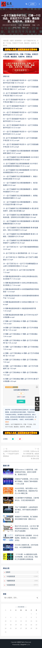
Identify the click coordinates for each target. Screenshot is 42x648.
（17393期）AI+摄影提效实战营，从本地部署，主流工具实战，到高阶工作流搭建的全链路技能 (27, 557)
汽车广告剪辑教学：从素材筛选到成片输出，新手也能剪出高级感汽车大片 (26, 510)
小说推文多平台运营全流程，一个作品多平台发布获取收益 (11, 454)
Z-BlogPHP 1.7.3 (25, 644)
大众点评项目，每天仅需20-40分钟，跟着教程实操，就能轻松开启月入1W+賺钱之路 (26, 491)
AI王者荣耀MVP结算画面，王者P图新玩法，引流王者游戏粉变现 (27, 499)
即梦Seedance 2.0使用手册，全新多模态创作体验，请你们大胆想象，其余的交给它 (26, 472)
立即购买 (21, 401)
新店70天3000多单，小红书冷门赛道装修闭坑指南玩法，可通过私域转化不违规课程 (27, 528)
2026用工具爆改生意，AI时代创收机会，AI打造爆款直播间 (26, 546)
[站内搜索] (26, 4)
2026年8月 (21, 607)
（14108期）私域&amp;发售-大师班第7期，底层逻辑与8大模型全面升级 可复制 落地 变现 (30, 455)
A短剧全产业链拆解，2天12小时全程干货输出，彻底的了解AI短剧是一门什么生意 (26, 481)
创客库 (12, 40)
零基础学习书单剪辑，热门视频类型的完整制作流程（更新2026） (26, 518)
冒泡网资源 (26, 25)
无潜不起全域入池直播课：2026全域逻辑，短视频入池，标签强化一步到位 (26, 538)
